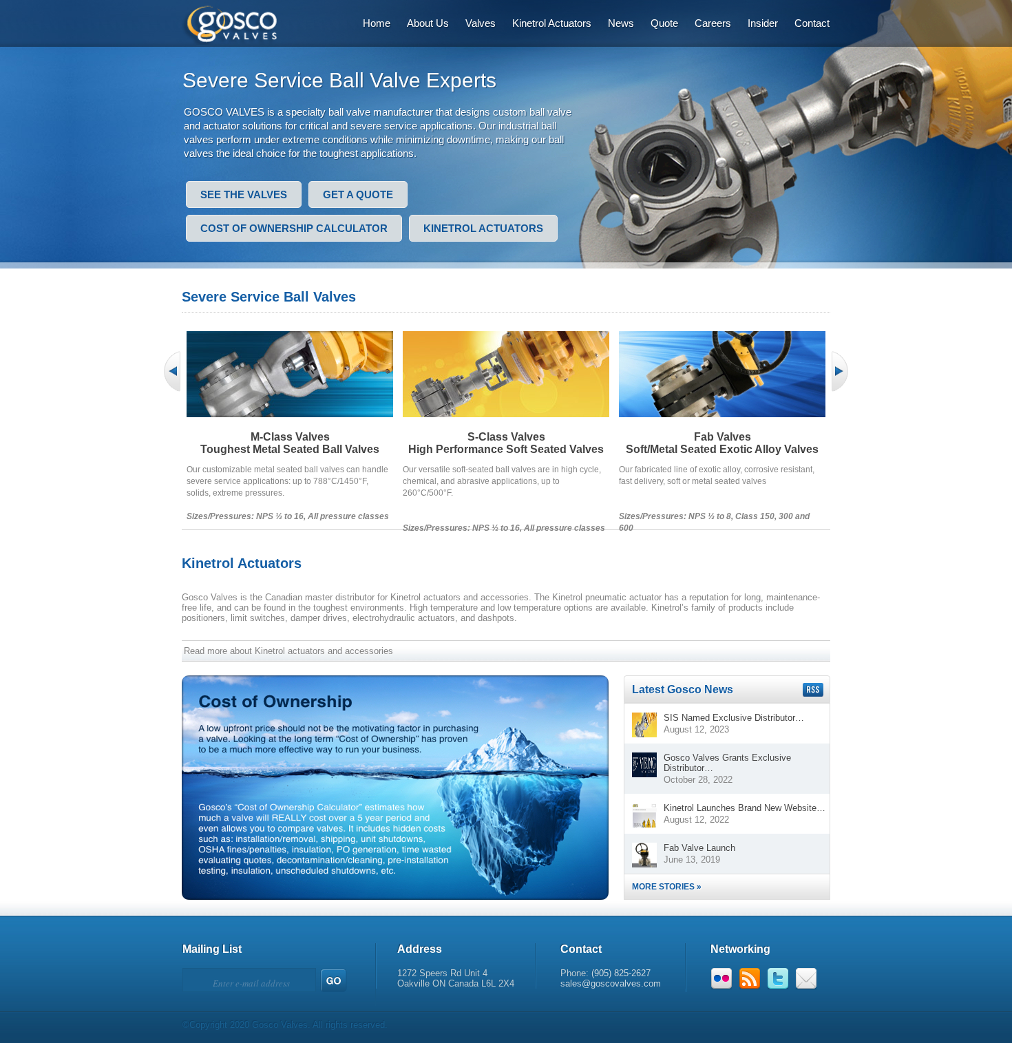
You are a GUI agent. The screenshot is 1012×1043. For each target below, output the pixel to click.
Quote (664, 23)
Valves (480, 23)
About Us (428, 23)
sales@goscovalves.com (610, 983)
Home (376, 23)
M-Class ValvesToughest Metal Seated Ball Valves (289, 443)
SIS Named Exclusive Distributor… (734, 718)
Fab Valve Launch (699, 848)
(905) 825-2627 (621, 973)
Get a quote (358, 194)
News (621, 23)
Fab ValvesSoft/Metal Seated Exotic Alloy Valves (722, 443)
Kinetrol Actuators (551, 23)
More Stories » (667, 887)
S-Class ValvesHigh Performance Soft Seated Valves (506, 443)
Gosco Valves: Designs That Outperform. (238, 22)
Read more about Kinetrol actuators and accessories (288, 651)
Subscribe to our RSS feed (813, 690)
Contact (812, 23)
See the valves (243, 194)
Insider (763, 23)
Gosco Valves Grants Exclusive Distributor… (727, 762)
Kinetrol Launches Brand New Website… (744, 808)
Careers (713, 23)
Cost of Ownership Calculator (294, 228)
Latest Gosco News (682, 689)
